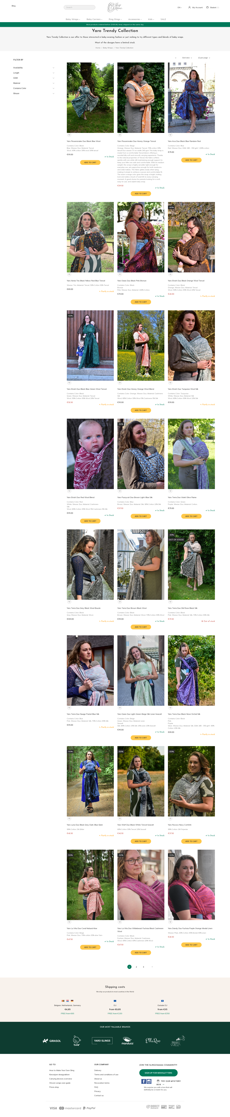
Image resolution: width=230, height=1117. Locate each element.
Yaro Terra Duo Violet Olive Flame (182, 497)
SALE (163, 19)
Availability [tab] (18, 68)
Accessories (134, 19)
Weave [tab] (16, 93)
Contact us (99, 1095)
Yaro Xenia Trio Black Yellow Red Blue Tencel (86, 280)
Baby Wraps (72, 19)
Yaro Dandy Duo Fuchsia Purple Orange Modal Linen (190, 928)
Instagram (149, 1081)
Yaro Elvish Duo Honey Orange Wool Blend (135, 389)
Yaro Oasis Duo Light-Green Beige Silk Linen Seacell (139, 714)
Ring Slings (115, 19)
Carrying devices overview (60, 1078)
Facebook (143, 1081)
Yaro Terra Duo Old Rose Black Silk (182, 608)
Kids (150, 19)
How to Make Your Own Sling (61, 1070)
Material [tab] (16, 83)
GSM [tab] (15, 78)
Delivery (97, 1070)
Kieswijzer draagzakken (59, 1074)
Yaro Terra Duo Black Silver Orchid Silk (184, 714)
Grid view (186, 58)
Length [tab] (16, 73)
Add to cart (90, 162)
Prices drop (54, 1087)
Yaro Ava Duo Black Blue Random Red (184, 141)
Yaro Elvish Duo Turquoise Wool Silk (183, 389)
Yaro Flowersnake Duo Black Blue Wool (83, 141)
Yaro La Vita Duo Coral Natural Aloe (82, 928)
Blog (13, 6)
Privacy (97, 1091)
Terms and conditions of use (106, 1074)
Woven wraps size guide (59, 1083)
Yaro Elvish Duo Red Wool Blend (80, 497)
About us (98, 1078)
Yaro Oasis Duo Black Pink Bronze (131, 280)
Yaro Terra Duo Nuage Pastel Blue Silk (83, 714)
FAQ (96, 1087)
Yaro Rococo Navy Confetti (179, 825)
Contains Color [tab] (19, 88)
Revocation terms (101, 1083)
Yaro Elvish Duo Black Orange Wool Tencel (186, 280)
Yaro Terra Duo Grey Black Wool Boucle (84, 608)
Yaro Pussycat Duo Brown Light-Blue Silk (134, 497)
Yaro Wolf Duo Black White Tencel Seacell (135, 825)
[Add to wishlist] (69, 135)
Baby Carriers (94, 19)
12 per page (203, 58)
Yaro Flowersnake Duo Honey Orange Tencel (136, 141)
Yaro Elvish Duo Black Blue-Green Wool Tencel (87, 389)
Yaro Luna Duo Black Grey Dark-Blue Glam (85, 825)
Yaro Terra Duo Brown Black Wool (132, 608)
